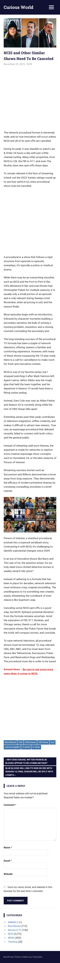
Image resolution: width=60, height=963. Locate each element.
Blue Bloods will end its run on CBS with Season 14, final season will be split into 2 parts (29, 771)
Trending (12, 941)
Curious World (18, 7)
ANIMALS (13, 922)
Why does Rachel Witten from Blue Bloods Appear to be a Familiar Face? (26, 761)
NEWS (11, 937)
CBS (20, 742)
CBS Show (43, 742)
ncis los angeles (12, 747)
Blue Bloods (10, 742)
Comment (10, 804)
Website (8, 874)
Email (8, 860)
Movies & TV (15, 930)
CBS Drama (30, 742)
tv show (36, 747)
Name (8, 847)
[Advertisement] (30, 97)
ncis (52, 742)
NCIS (29, 64)
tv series (26, 747)
